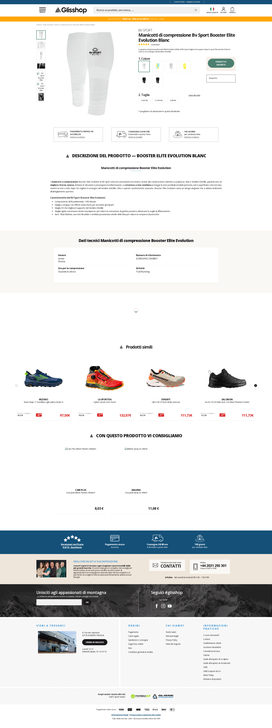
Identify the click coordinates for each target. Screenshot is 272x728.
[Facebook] (157, 606)
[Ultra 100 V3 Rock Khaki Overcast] (166, 378)
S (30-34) (144, 100)
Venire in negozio (95, 642)
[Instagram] (163, 606)
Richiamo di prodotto (212, 679)
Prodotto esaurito (221, 63)
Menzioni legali (172, 636)
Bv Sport (145, 30)
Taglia (143, 94)
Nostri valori (171, 632)
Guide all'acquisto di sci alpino (215, 659)
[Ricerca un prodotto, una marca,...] (195, 10)
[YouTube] (170, 606)
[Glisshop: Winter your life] (71, 10)
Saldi (205, 667)
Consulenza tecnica (211, 651)
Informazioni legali (119, 715)
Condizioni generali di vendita (140, 652)
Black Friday (208, 675)
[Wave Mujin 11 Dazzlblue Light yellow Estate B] (43, 378)
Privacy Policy (171, 640)
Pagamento (133, 632)
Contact (206, 639)
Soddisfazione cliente (212, 643)
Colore (144, 58)
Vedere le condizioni (77, 137)
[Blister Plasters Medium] (80, 464)
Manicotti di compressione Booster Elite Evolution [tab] (136, 168)
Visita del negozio (173, 644)
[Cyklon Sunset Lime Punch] (105, 378)
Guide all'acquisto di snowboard (216, 663)
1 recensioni (155, 44)
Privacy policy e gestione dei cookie (145, 715)
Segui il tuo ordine (135, 644)
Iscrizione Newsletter (212, 647)
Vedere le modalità (135, 137)
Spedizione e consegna (138, 640)
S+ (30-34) (158, 100)
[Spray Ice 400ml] (136, 464)
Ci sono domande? (211, 635)
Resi (130, 648)
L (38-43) (173, 100)
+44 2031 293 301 (213, 565)
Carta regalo (133, 636)
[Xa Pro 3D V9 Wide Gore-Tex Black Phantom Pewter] (227, 378)
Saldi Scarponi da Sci (212, 671)
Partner (206, 655)
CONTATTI (171, 566)
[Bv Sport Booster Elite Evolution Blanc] (90, 74)
